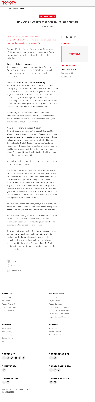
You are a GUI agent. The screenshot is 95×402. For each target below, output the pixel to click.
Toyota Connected (56, 304)
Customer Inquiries (56, 328)
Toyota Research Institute (59, 307)
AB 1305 (5, 341)
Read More (66, 76)
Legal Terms (6, 328)
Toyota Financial (8, 304)
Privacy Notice (7, 338)
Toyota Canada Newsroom (59, 317)
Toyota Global (54, 300)
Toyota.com (6, 297)
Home (9, 9)
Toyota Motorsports (9, 307)
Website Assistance (56, 335)
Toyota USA (53, 297)
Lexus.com (6, 300)
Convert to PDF (17, 270)
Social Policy (7, 331)
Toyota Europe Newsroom (59, 313)
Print (13, 266)
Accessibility (7, 335)
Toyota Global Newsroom (59, 310)
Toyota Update (68, 69)
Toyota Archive (19, 9)
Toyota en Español (9, 310)
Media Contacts (55, 331)
